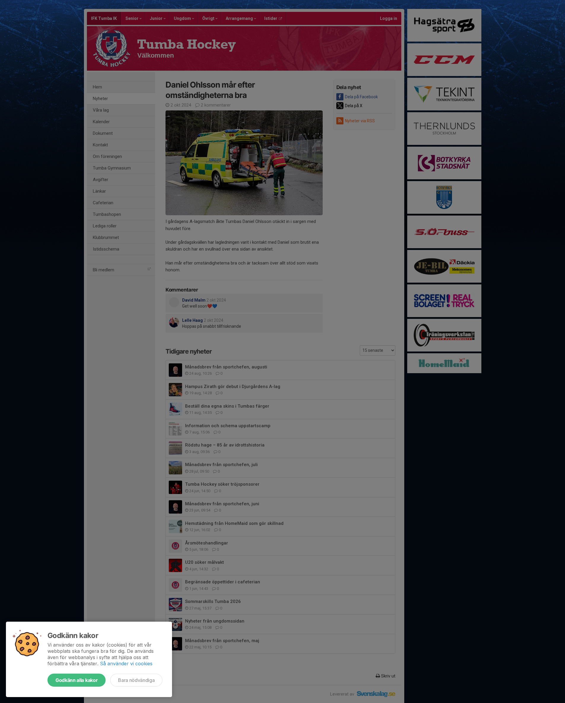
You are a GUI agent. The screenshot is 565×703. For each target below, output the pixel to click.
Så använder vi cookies (126, 663)
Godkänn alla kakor (76, 680)
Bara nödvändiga (136, 680)
